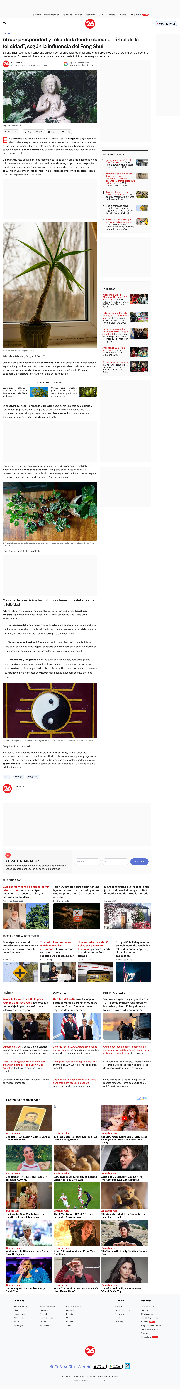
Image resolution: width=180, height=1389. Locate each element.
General (7, 34)
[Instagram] (56, 1366)
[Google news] (88, 1366)
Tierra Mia (119, 1314)
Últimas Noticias (20, 1306)
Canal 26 (18, 62)
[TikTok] (75, 1366)
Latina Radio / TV (122, 1310)
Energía (18, 776)
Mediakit (147, 1321)
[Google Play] (116, 1366)
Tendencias (45, 1325)
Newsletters (149, 1337)
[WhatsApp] (79, 1366)
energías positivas (70, 163)
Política (8, 992)
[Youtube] (65, 1366)
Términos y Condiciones (84, 1376)
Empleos (144, 1333)
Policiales (17, 1321)
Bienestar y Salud (47, 1306)
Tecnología (18, 1325)
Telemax (118, 1318)
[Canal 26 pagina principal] (90, 28)
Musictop (119, 1321)
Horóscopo (18, 1318)
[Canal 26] (90, 1351)
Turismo (69, 1325)
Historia (69, 1314)
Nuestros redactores (150, 1329)
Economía (59, 992)
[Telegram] (84, 1366)
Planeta (69, 1318)
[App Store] (100, 1366)
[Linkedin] (70, 1366)
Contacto (145, 1310)
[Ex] (61, 1366)
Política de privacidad (150, 1318)
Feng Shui (32, 776)
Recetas (69, 1321)
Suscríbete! (139, 861)
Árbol (7, 776)
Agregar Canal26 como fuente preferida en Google (81, 63)
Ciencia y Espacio (73, 1306)
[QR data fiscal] (127, 1368)
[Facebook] (51, 1366)
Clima (16, 1310)
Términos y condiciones (151, 1314)
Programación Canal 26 (151, 1325)
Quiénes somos (147, 1306)
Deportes (44, 1310)
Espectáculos (19, 1314)
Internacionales (114, 992)
